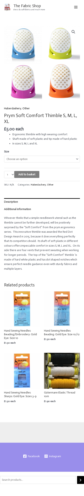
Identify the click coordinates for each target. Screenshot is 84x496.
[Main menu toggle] (76, 7)
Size (6, 151)
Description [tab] (11, 201)
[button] (73, 32)
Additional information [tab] (17, 209)
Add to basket (26, 174)
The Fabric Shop (27, 5)
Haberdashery (12, 108)
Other (26, 108)
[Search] (80, 480)
